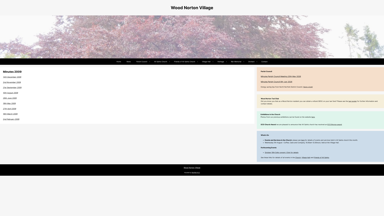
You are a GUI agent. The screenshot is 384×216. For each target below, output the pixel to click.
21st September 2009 (12, 87)
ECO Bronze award (334, 125)
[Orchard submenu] (256, 61)
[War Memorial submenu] (243, 61)
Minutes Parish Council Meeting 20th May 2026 (281, 76)
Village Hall (306, 157)
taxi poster (352, 101)
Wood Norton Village (192, 7)
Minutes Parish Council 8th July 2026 (276, 82)
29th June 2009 (10, 98)
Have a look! (308, 87)
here (313, 117)
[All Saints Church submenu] (169, 61)
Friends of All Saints (321, 157)
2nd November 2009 (12, 82)
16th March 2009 (10, 114)
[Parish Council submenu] (149, 61)
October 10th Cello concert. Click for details (281, 153)
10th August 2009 (10, 93)
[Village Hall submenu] (213, 61)
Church (298, 157)
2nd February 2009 (11, 119)
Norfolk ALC (196, 172)
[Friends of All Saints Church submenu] (197, 61)
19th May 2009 (9, 103)
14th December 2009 (12, 77)
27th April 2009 (9, 109)
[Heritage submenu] (226, 61)
